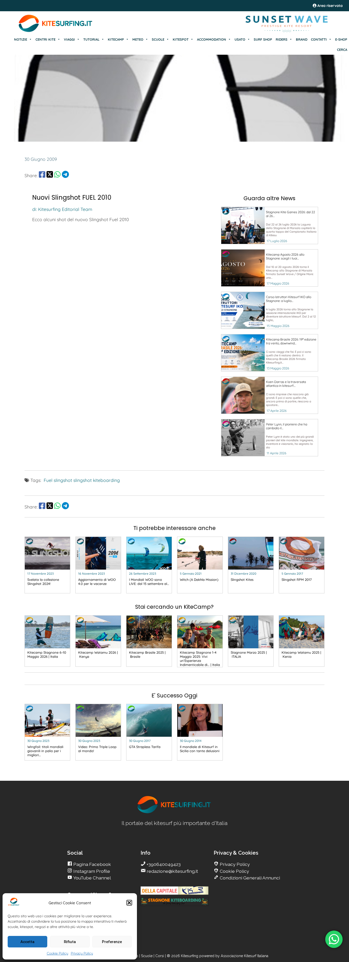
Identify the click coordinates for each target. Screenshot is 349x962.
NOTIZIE (20, 39)
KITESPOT (181, 39)
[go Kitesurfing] (174, 812)
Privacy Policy (82, 953)
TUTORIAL (91, 39)
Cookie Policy (57, 953)
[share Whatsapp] (57, 175)
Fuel (48, 480)
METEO (137, 39)
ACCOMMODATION (211, 39)
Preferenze (112, 942)
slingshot (63, 480)
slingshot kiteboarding (96, 480)
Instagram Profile (91, 871)
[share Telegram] (65, 175)
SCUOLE (158, 39)
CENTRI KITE (45, 39)
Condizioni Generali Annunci (249, 877)
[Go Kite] (55, 31)
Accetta (27, 942)
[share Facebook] (42, 175)
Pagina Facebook (91, 864)
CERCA (342, 50)
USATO (240, 39)
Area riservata (329, 5)
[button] (129, 902)
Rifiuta (70, 942)
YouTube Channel (91, 877)
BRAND (301, 39)
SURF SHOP (263, 39)
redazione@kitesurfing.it (172, 871)
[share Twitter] (49, 175)
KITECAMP (116, 39)
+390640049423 (163, 864)
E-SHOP (341, 39)
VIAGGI (69, 39)
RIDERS (281, 39)
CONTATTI (319, 39)
